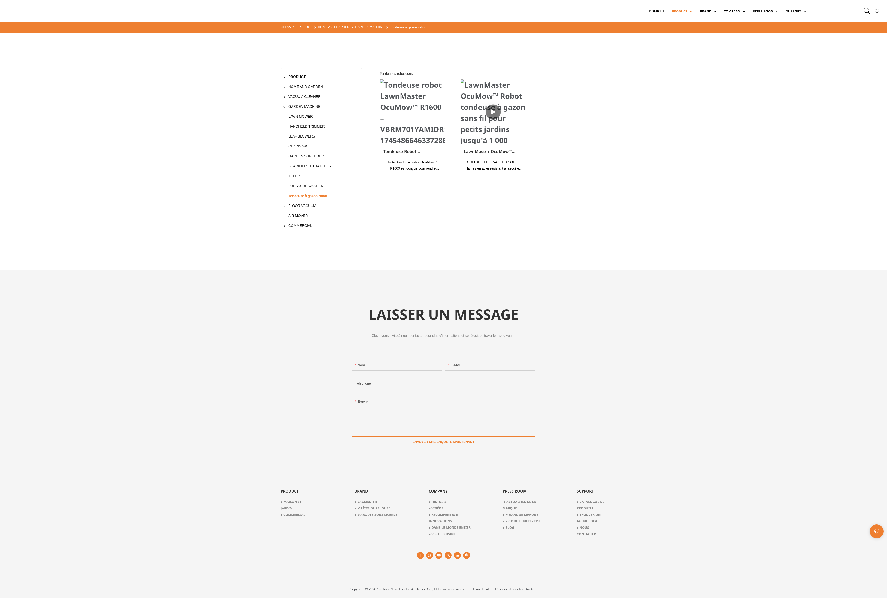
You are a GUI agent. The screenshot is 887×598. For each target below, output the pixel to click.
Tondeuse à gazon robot (407, 27)
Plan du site (482, 589)
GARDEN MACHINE (369, 27)
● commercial (293, 514)
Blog (508, 527)
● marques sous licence (376, 514)
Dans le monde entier (450, 527)
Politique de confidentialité (514, 589)
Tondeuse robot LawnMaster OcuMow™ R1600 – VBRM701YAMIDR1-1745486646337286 (411, 152)
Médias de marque (520, 514)
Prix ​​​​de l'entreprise (522, 521)
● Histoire (438, 501)
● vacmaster (366, 501)
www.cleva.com (455, 589)
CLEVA (286, 27)
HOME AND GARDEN (333, 27)
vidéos (436, 508)
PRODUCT (304, 27)
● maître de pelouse (372, 508)
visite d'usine (442, 534)
